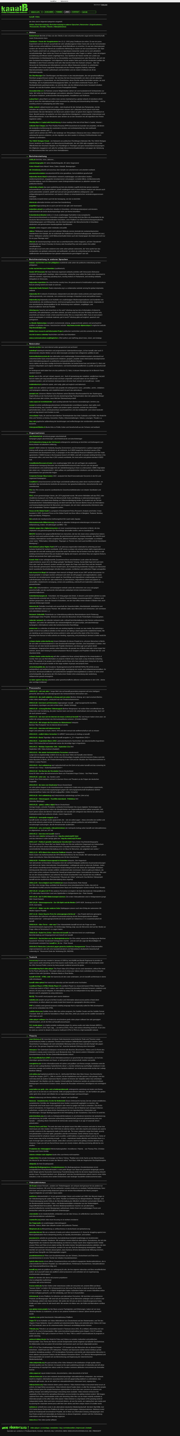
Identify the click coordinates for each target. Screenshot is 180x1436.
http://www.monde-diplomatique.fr (79, 325)
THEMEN (59, 12)
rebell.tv (42, 836)
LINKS (67, 12)
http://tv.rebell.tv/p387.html (68, 836)
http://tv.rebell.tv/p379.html (71, 838)
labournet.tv (64, 1)
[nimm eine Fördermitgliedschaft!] (15, 1429)
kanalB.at (53, 1)
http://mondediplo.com (37, 328)
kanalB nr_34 (54, 943)
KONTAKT (75, 12)
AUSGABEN (49, 12)
